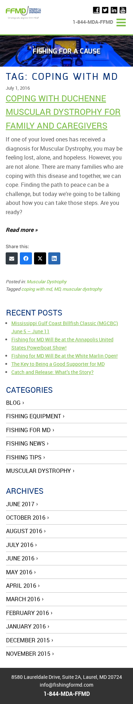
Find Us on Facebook (96, 10)
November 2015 (28, 654)
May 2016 (19, 572)
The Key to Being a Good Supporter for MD (58, 364)
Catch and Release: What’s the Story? (52, 372)
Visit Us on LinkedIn (114, 10)
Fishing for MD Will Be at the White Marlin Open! (64, 355)
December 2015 (28, 640)
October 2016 (25, 517)
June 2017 (20, 504)
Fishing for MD (28, 430)
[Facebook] (26, 258)
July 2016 (19, 545)
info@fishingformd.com (66, 685)
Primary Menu (121, 22)
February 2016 (27, 613)
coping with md (36, 289)
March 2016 (23, 599)
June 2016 (20, 558)
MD (57, 289)
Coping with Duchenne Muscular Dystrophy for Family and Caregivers (63, 112)
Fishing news (25, 443)
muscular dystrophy (82, 289)
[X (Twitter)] (40, 258)
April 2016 (21, 586)
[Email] (12, 258)
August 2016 (24, 531)
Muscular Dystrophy (46, 281)
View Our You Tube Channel (122, 10)
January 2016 (26, 626)
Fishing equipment (33, 416)
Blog (13, 403)
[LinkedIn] (54, 258)
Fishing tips (23, 457)
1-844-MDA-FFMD (93, 21)
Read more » (22, 230)
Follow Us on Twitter (105, 10)
